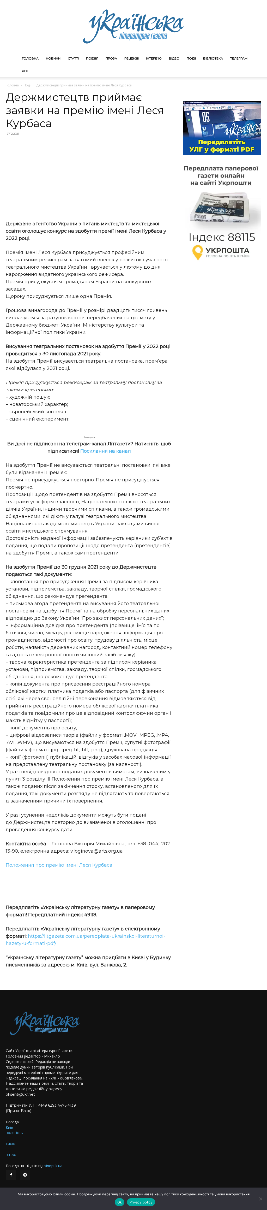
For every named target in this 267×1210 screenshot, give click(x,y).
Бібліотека (213, 58)
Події (191, 58)
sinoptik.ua (53, 1165)
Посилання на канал (105, 451)
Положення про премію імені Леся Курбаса (59, 865)
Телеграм (238, 58)
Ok (119, 1202)
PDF (25, 71)
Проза (111, 58)
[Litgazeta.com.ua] (133, 26)
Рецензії (131, 58)
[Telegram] (25, 1175)
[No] (260, 1198)
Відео (174, 58)
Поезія (92, 58)
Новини (53, 58)
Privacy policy (141, 1202)
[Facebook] (11, 1175)
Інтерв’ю (154, 58)
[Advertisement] (89, 178)
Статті (73, 58)
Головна (30, 58)
